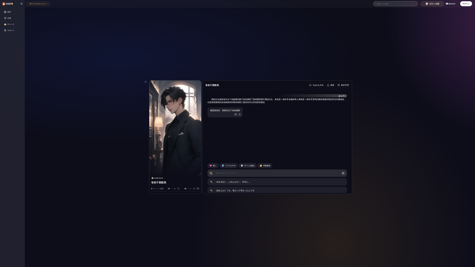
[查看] (235, 114)
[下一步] (239, 114)
